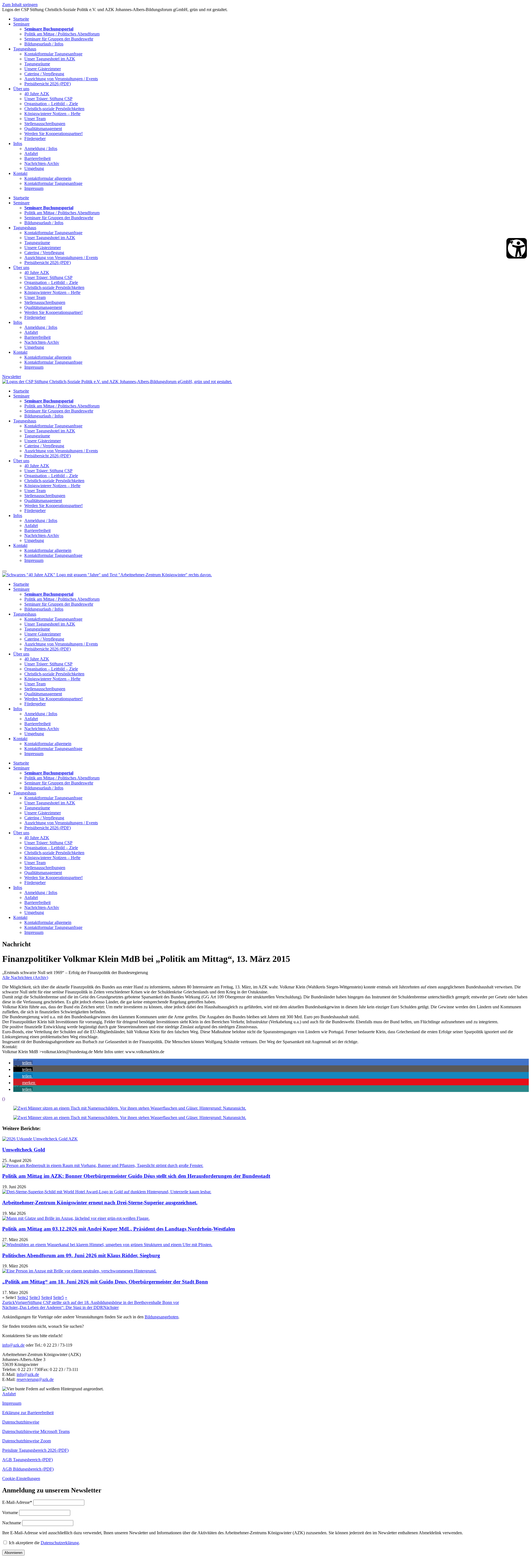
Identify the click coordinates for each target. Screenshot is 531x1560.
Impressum (33, 188)
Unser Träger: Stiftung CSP (48, 98)
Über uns (21, 88)
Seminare (21, 24)
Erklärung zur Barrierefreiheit (28, 1412)
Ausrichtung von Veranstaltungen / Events (61, 78)
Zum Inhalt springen (20, 4)
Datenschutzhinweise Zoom (26, 1440)
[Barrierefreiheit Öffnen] (516, 248)
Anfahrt (31, 153)
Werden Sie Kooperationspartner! (53, 133)
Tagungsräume (37, 63)
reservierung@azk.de (35, 1379)
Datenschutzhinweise (20, 1422)
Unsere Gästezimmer (42, 68)
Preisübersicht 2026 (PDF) (47, 83)
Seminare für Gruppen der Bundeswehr (58, 39)
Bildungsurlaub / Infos (43, 44)
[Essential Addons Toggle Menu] (4, 571)
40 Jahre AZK (36, 93)
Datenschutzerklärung (60, 1542)
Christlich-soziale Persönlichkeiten (54, 108)
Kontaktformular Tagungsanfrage (53, 53)
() (3, 1098)
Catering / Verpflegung (44, 73)
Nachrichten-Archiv (41, 163)
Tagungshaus (24, 49)
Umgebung (34, 168)
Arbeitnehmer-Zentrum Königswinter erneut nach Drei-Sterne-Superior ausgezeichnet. (99, 1202)
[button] (23, 1062)
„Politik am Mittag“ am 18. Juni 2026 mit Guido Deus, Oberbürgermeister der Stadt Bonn (105, 1282)
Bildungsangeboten (161, 1316)
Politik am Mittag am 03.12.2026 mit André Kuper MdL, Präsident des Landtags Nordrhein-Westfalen (118, 1229)
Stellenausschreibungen (44, 123)
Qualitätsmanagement (43, 128)
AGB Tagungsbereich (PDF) (27, 1459)
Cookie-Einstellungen (21, 1478)
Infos (17, 143)
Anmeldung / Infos (40, 148)
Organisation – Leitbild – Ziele (51, 103)
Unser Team (35, 118)
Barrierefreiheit (37, 158)
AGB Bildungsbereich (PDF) (28, 1469)
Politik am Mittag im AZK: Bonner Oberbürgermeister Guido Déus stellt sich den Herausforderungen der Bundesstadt (136, 1176)
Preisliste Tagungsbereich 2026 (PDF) (35, 1450)
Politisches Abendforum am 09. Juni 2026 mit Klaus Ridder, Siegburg (81, 1255)
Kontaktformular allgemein (47, 178)
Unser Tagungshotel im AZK (49, 58)
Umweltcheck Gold (23, 1150)
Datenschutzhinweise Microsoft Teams (36, 1431)
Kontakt (20, 173)
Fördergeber (35, 138)
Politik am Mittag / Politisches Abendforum (62, 34)
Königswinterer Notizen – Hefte (52, 113)
